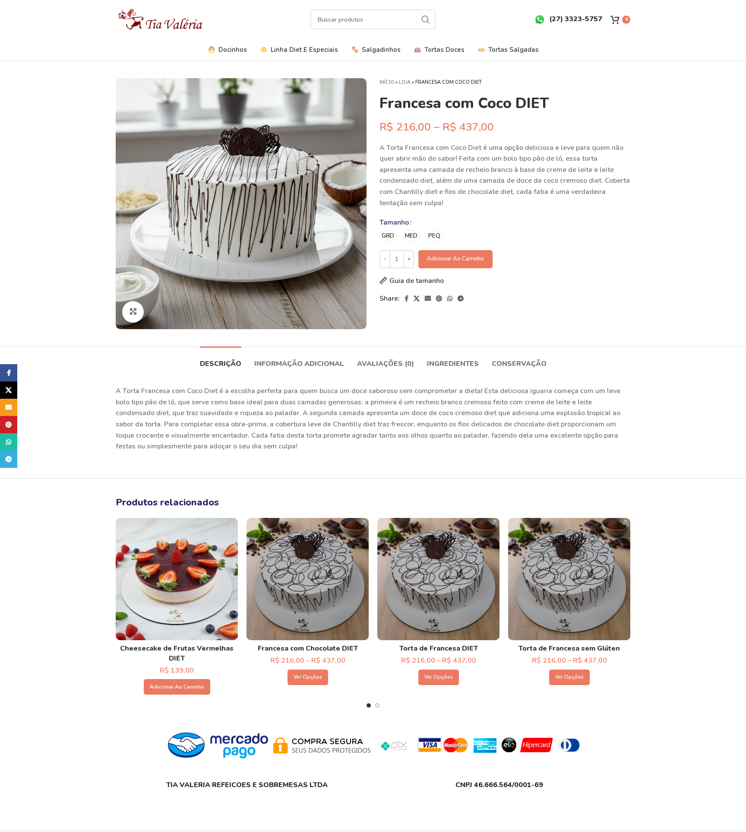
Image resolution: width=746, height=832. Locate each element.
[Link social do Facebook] (406, 298)
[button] (177, 687)
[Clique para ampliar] (133, 312)
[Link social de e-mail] (427, 298)
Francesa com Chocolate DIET (308, 648)
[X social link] (416, 298)
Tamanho (394, 222)
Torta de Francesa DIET (438, 648)
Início (386, 82)
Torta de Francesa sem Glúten (569, 648)
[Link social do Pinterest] (439, 298)
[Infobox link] (568, 19)
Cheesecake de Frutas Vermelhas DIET (177, 653)
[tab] (220, 359)
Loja (405, 82)
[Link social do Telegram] (460, 298)
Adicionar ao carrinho (455, 259)
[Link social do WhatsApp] (450, 298)
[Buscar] (426, 19)
